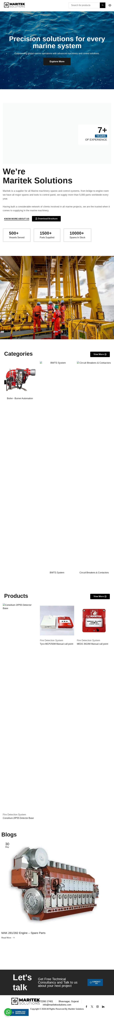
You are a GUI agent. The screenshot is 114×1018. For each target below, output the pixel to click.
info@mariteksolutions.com (57, 1004)
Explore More (57, 61)
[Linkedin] (103, 1006)
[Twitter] (92, 1006)
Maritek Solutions (76, 1009)
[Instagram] (97, 1006)
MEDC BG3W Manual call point (92, 644)
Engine (6, 926)
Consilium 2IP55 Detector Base (18, 818)
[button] (109, 5)
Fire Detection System (14, 814)
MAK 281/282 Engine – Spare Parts (23, 932)
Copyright (34, 1009)
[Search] (102, 5)
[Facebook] (86, 1006)
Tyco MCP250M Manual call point (56, 644)
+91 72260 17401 (44, 1001)
